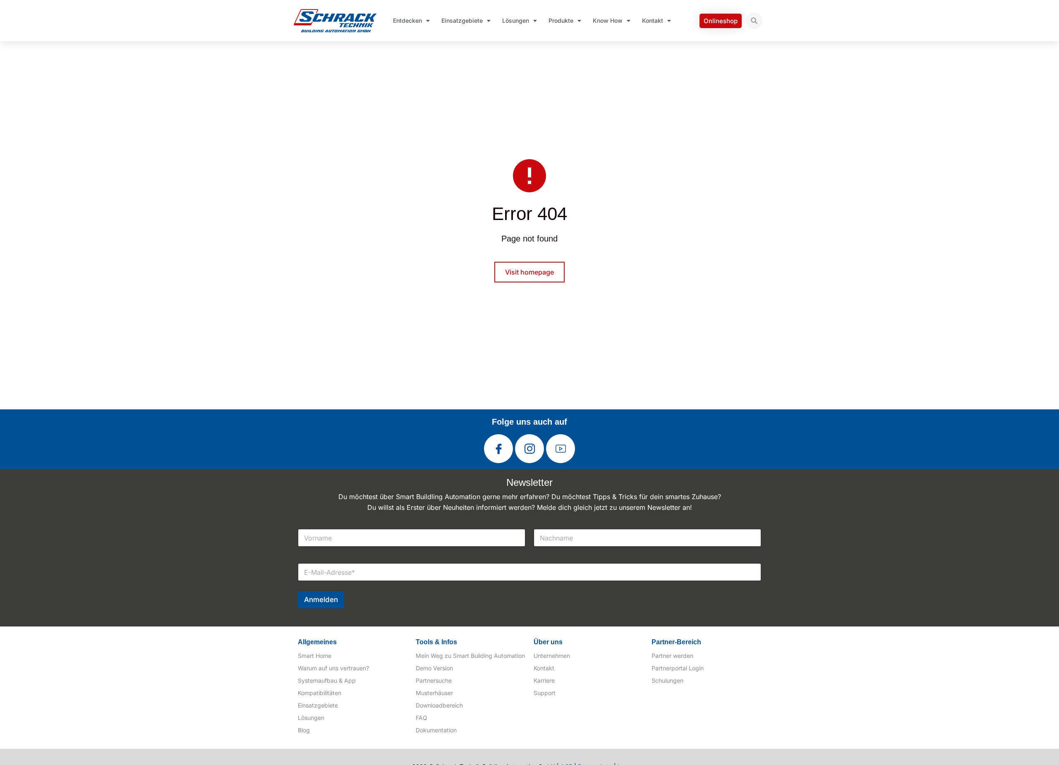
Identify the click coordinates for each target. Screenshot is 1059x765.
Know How (608, 20)
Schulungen (667, 680)
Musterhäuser (434, 692)
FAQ (421, 717)
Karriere (544, 680)
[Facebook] (498, 448)
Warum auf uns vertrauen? (333, 668)
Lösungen (515, 20)
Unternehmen (552, 655)
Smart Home (314, 655)
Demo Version (434, 668)
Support (545, 692)
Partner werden (672, 655)
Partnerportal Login (678, 668)
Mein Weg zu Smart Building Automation (470, 655)
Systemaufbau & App (327, 680)
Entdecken (407, 20)
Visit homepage (529, 272)
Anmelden (321, 599)
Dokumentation (436, 730)
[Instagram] (529, 448)
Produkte (561, 20)
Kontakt (652, 20)
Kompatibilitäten (319, 692)
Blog (304, 730)
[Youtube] (560, 448)
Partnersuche (434, 680)
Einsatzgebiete (462, 20)
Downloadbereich (439, 705)
